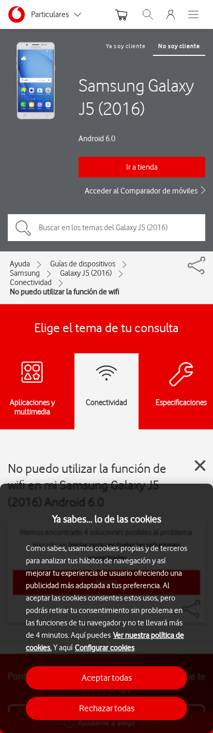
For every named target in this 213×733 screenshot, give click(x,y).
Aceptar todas (107, 677)
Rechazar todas (106, 708)
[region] (106, 608)
